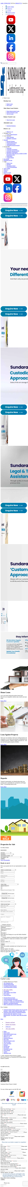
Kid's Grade (4, 1149)
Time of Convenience (6, 928)
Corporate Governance (12, 149)
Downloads (6, 159)
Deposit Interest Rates (12, 142)
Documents (6, 991)
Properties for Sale (8, 160)
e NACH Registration (12, 167)
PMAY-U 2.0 (10, 131)
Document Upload (11, 165)
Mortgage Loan (7, 1053)
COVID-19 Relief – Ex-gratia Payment (13, 1000)
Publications (9, 156)
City (2, 1115)
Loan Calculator (7, 1043)
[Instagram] (8, 201)
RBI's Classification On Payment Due (12, 1004)
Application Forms (11, 144)
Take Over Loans (11, 120)
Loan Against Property (12, 134)
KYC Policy (6, 993)
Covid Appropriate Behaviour (11, 999)
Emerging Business (11, 125)
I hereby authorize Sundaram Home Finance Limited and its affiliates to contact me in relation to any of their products (14, 939)
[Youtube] (8, 183)
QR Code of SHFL (8, 989)
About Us (6, 170)
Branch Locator (7, 172)
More (2, 1019)
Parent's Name (4, 1152)
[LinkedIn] (8, 192)
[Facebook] (17, 192)
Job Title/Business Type (7, 1161)
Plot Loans (9, 105)
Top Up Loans (10, 114)
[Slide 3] (4, 207)
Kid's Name (4, 1146)
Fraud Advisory (7, 995)
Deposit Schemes (11, 141)
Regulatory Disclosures (12, 152)
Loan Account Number (6, 1129)
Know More (3, 700)
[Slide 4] (5, 207)
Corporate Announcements (13, 150)
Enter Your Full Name (6, 1109)
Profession (3, 1158)
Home (5, 1031)
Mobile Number (5, 1117)
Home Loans (10, 104)
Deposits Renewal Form (9, 997)
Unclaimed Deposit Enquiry (13, 145)
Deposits (6, 140)
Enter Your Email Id (6, 1112)
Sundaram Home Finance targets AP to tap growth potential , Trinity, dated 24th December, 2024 (15, 1010)
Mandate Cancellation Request (11, 1003)
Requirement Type (5, 1126)
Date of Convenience (6, 926)
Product (3, 1123)
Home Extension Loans (12, 112)
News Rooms (7, 1050)
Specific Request (5, 1132)
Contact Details (10, 157)
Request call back (6, 924)
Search (2, 858)
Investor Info (7, 1046)
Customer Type (5, 1120)
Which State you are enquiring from (9, 1163)
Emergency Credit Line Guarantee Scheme (14, 1001)
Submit (2, 944)
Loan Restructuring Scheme (10, 987)
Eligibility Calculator (11, 138)
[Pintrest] (17, 183)
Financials (9, 148)
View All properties (5, 860)
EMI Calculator (10, 137)
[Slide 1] (1, 207)
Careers (5, 171)
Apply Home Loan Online (10, 992)
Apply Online (7, 168)
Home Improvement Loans (13, 111)
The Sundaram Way (8, 983)
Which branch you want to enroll (9, 1166)
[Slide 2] (2, 207)
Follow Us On (7, 174)
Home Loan (9, 163)
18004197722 (10, 3)
